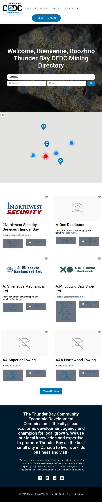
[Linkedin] (47, 478)
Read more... (25, 235)
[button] (43, 127)
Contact (57, 8)
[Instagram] (55, 478)
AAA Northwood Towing (76, 360)
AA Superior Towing (19, 360)
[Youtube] (62, 478)
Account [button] (70, 8)
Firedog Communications (71, 494)
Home (28, 8)
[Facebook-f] (40, 478)
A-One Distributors (71, 225)
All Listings (41, 8)
